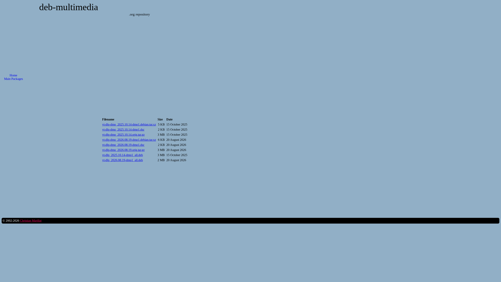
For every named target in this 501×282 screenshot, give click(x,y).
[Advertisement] (218, 82)
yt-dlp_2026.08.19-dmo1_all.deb (122, 160)
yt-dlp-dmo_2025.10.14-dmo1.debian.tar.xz (129, 124)
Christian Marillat (30, 220)
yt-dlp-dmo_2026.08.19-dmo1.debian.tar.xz (129, 139)
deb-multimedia (68, 7)
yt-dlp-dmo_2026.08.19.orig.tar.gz (123, 150)
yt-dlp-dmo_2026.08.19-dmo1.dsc (123, 144)
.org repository (139, 14)
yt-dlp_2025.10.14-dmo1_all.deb (122, 155)
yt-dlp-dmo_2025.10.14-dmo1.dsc (123, 129)
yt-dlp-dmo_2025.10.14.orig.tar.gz (123, 134)
